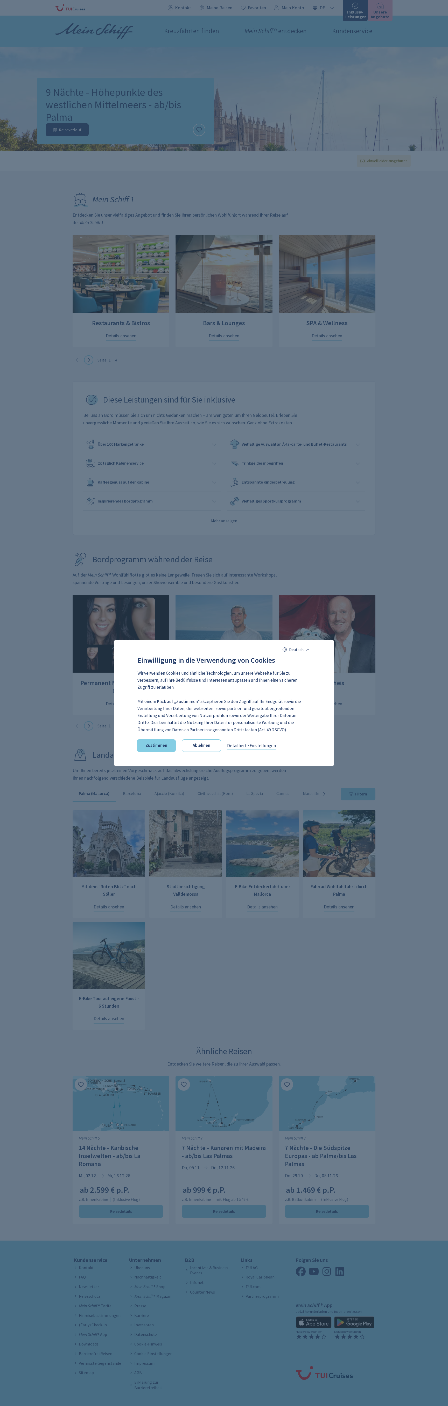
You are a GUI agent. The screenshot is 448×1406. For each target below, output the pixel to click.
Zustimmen (156, 745)
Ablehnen (201, 745)
